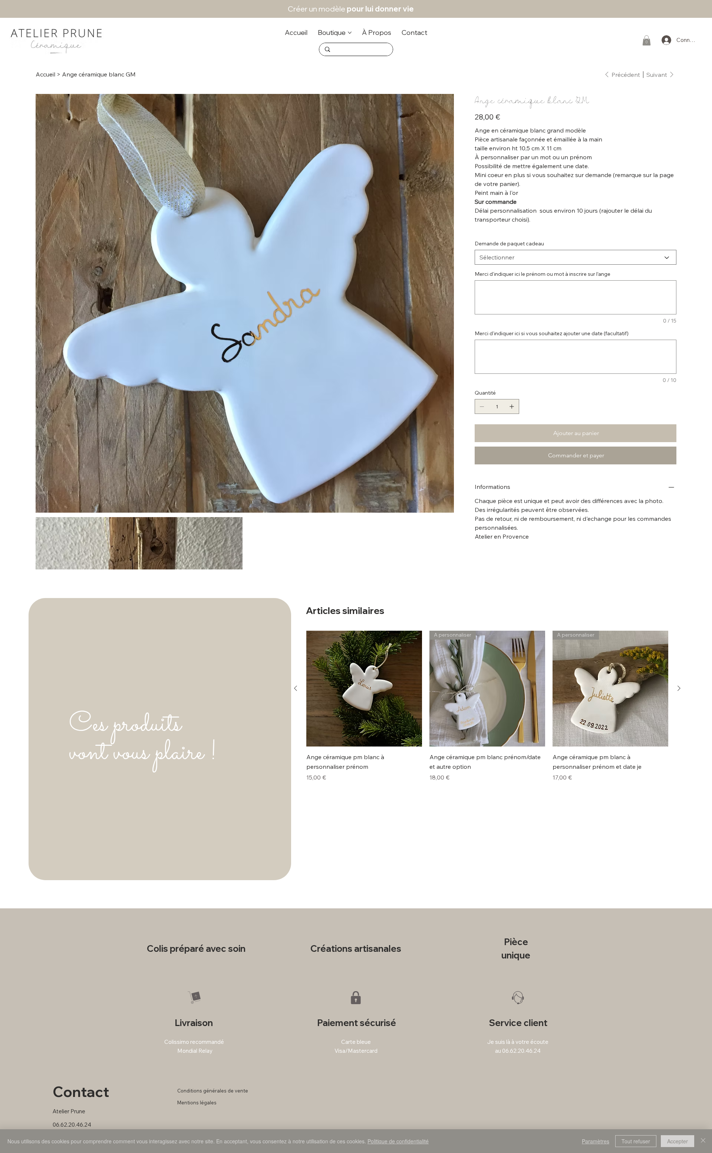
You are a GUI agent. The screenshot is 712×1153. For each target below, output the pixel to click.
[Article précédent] (295, 688)
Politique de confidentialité (398, 1141)
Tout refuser (636, 1141)
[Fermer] (703, 1141)
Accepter (677, 1141)
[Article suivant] (679, 688)
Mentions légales (197, 1102)
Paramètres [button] (595, 1141)
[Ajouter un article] (511, 406)
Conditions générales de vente (212, 1091)
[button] (646, 40)
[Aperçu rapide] (364, 689)
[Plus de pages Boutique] (350, 33)
